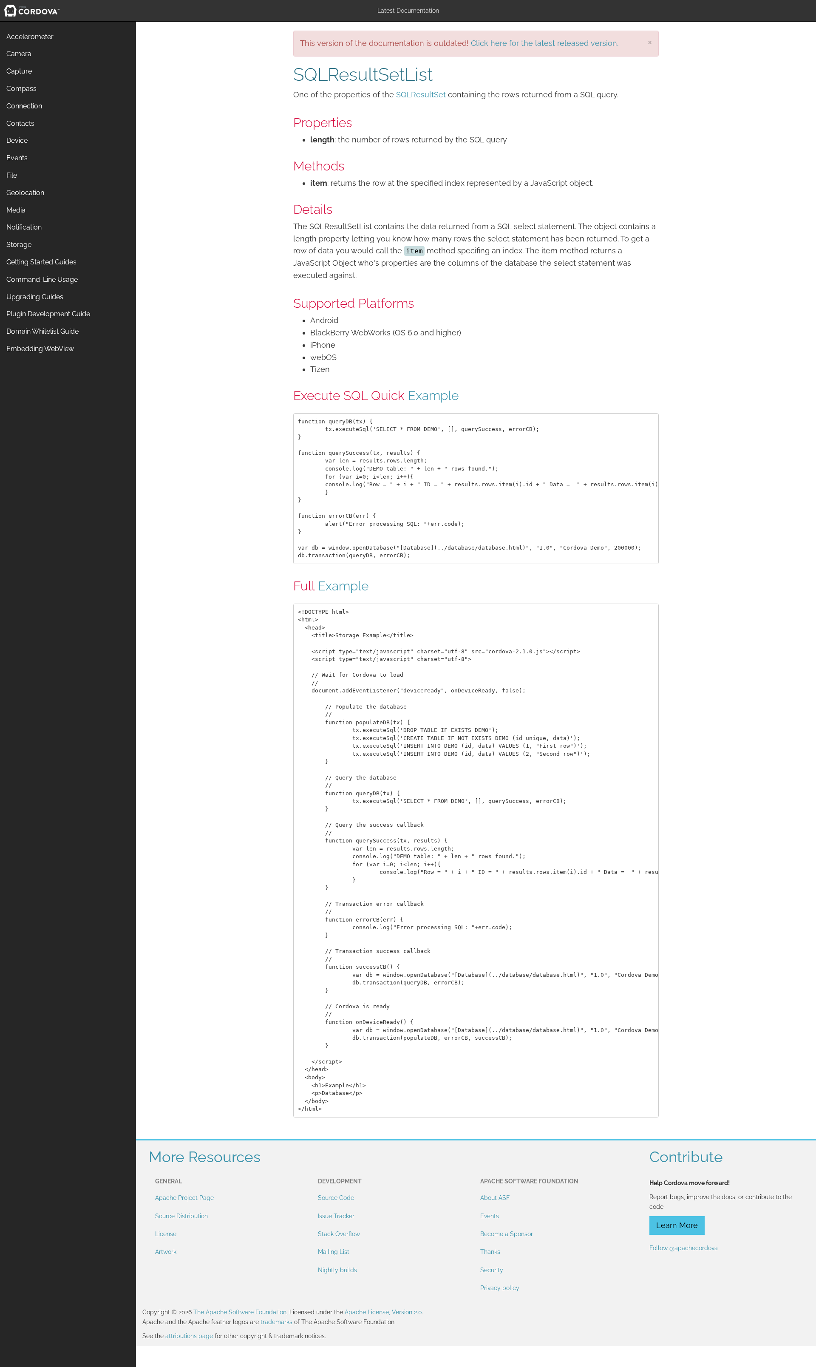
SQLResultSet (421, 94)
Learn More (677, 1225)
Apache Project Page (184, 1197)
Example (433, 395)
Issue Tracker (336, 1216)
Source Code (336, 1197)
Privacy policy (499, 1288)
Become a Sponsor (506, 1234)
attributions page (189, 1336)
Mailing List (333, 1251)
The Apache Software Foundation (239, 1312)
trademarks (276, 1322)
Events (489, 1216)
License (165, 1234)
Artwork (165, 1251)
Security (491, 1270)
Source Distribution (181, 1216)
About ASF (495, 1197)
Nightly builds (337, 1270)
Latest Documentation (408, 10)
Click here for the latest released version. (544, 43)
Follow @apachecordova (683, 1248)
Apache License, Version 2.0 (383, 1312)
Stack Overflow (339, 1234)
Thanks (490, 1251)
